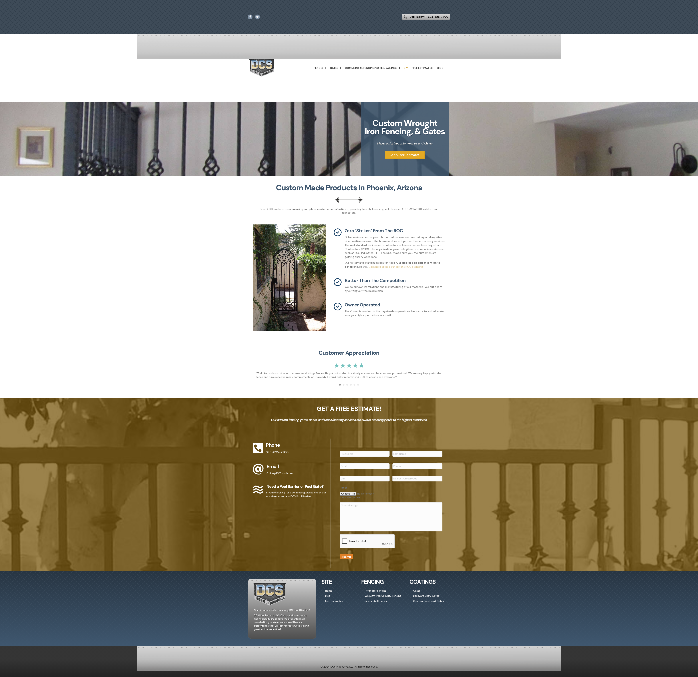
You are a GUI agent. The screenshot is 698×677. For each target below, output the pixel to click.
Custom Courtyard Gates (428, 604)
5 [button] (354, 388)
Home (328, 594)
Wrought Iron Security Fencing (383, 599)
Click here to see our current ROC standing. (396, 267)
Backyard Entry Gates (426, 599)
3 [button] (347, 388)
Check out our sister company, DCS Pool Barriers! (282, 614)
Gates (334, 68)
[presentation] (367, 545)
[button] (326, 68)
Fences (319, 68)
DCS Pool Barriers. (301, 500)
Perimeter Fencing (375, 594)
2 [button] (343, 388)
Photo (344, 491)
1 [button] (340, 388)
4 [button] (351, 388)
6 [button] (358, 388)
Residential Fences (376, 604)
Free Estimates (422, 68)
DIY (406, 68)
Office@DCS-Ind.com (279, 477)
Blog (440, 68)
